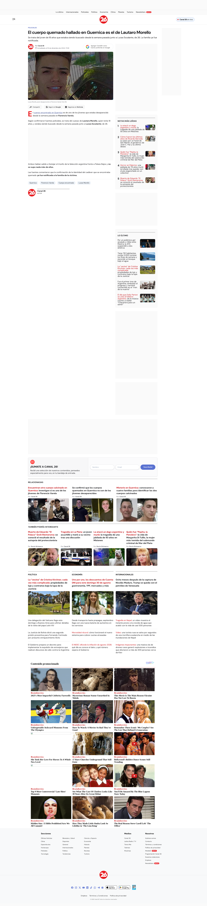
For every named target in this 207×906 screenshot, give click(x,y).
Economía (77, 574)
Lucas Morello (83, 183)
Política (32, 574)
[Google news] (102, 888)
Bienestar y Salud (69, 838)
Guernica (33, 183)
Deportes (66, 841)
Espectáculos (45, 844)
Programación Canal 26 (153, 854)
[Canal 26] (103, 875)
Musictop (127, 851)
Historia (86, 844)
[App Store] (111, 887)
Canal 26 (41, 46)
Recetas (87, 851)
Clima (43, 841)
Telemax (127, 848)
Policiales (32, 28)
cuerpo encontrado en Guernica (48, 112)
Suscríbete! (147, 467)
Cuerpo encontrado (66, 183)
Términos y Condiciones (98, 896)
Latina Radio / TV (130, 841)
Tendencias (67, 854)
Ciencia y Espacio (90, 838)
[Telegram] (99, 888)
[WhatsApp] (95, 888)
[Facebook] (72, 888)
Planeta (86, 848)
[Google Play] (124, 887)
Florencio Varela (47, 183)
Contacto (148, 841)
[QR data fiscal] (134, 889)
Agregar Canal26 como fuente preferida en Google (100, 47)
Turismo (86, 854)
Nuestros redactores (152, 857)
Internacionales (124, 574)
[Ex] (80, 888)
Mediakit (150, 851)
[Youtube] (83, 888)
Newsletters (152, 863)
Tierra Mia (127, 844)
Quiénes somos (150, 838)
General (65, 844)
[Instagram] (76, 888)
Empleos (148, 860)
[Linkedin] (87, 888)
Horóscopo (45, 848)
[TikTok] (91, 888)
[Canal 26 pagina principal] (104, 23)
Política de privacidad (152, 848)
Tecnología (44, 854)
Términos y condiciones (153, 844)
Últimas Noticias (46, 838)
